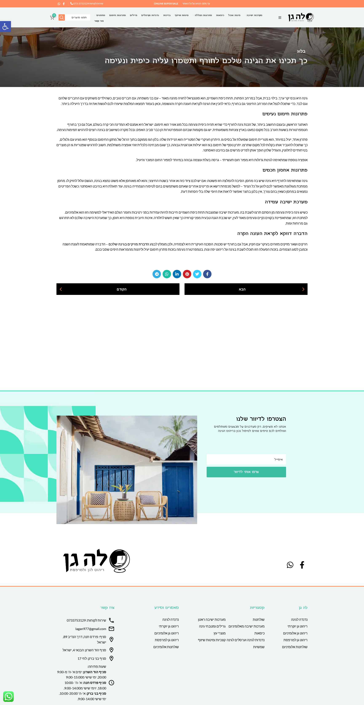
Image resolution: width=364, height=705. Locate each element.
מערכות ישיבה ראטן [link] (212, 619)
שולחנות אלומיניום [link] (295, 647)
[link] (5, 26)
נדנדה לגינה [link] (299, 619)
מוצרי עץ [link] (220, 633)
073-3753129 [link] (81, 3)
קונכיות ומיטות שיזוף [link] (212, 640)
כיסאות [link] (259, 633)
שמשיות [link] (259, 647)
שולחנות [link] (259, 619)
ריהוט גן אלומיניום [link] (295, 633)
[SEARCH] (62, 17)
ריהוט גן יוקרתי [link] (298, 626)
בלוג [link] (301, 51)
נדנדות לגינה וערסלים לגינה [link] (246, 640)
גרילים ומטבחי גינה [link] (212, 626)
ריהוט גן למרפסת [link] (296, 640)
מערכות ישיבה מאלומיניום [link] (247, 626)
